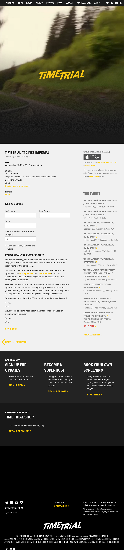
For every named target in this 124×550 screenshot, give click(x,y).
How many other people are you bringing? (19, 233)
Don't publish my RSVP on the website (21, 247)
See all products (19, 431)
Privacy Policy (26, 273)
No (9, 306)
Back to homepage (16, 342)
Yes (9, 302)
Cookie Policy (44, 273)
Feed (59, 3)
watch (69, 3)
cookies (94, 505)
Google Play (90, 165)
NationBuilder (88, 511)
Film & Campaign (102, 509)
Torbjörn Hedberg (92, 514)
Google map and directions (17, 186)
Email (7, 221)
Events (50, 3)
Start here (93, 394)
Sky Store (101, 162)
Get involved (84, 3)
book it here (94, 176)
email (15, 513)
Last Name (44, 210)
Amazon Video (111, 162)
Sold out (88, 326)
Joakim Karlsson (112, 511)
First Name (10, 210)
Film (20, 3)
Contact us (60, 506)
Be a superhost (57, 391)
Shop (97, 3)
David (29, 3)
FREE (7, 194)
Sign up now (16, 385)
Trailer (10, 3)
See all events (92, 334)
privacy (112, 505)
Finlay (39, 3)
